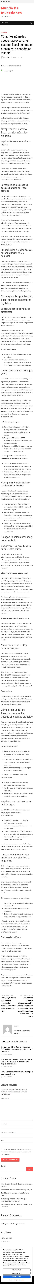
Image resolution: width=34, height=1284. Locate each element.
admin (8, 57)
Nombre (4, 1124)
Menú (6, 23)
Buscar (3, 1166)
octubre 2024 (5, 1241)
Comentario (5, 1098)
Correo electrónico (8, 1132)
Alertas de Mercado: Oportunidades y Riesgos (16, 1190)
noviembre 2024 (6, 1238)
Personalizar (16, 1270)
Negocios (4, 32)
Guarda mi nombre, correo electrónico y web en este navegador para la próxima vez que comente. (16, 1152)
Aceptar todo (16, 1277)
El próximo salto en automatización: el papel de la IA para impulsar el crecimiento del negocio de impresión (16, 1061)
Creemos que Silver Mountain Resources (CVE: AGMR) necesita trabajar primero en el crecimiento (16, 1049)
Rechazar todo (16, 1273)
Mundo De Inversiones (11, 10)
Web (2, 1141)
